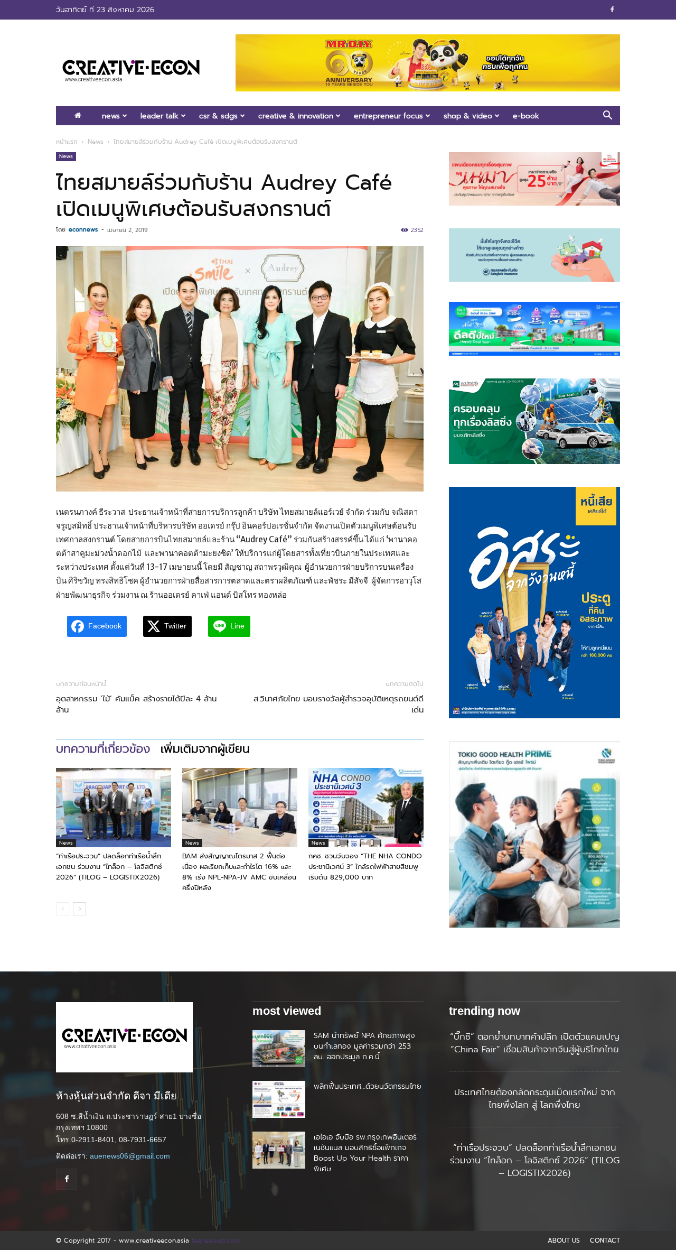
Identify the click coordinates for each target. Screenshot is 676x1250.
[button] (607, 117)
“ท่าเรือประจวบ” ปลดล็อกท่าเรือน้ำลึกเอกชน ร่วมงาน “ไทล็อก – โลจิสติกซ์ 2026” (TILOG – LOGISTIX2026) (109, 866)
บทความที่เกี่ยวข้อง (103, 749)
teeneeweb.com (216, 1240)
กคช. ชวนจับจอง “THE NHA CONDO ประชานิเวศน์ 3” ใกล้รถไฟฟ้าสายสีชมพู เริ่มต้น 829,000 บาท (365, 866)
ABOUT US (564, 1240)
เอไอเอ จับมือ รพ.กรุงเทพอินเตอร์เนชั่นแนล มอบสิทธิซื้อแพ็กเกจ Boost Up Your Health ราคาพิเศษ (365, 1153)
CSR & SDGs (218, 115)
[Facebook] (612, 9)
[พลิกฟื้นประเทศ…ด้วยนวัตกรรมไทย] (278, 1099)
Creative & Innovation (295, 115)
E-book (526, 115)
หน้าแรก (67, 141)
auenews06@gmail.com (130, 1156)
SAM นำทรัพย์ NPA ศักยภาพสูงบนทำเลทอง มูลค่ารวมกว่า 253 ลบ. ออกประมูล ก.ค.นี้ (364, 1046)
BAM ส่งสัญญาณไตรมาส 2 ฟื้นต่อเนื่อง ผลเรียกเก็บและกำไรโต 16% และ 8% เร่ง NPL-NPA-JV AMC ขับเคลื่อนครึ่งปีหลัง (239, 872)
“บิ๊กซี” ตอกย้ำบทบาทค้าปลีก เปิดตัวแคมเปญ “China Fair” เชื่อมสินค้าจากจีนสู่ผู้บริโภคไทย (534, 1042)
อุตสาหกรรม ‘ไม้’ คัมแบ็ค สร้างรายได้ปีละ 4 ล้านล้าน (136, 704)
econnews (83, 229)
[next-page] (79, 908)
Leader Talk (159, 115)
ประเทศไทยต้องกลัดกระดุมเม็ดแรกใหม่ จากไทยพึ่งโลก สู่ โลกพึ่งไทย (534, 1098)
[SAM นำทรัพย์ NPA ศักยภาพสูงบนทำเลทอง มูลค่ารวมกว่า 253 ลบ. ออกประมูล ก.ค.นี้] (278, 1048)
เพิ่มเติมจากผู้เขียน (205, 749)
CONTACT (605, 1240)
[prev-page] (62, 908)
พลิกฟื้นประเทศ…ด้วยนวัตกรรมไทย (367, 1086)
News (111, 115)
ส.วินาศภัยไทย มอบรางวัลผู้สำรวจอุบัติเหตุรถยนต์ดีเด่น (338, 704)
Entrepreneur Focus (388, 115)
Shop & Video (468, 115)
